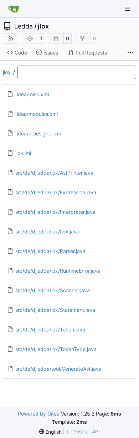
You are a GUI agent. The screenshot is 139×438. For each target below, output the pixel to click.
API (96, 431)
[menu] (50, 432)
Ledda (23, 26)
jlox (43, 26)
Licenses (77, 431)
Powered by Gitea (39, 414)
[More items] (130, 52)
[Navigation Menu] (128, 9)
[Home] (14, 8)
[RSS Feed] (11, 38)
